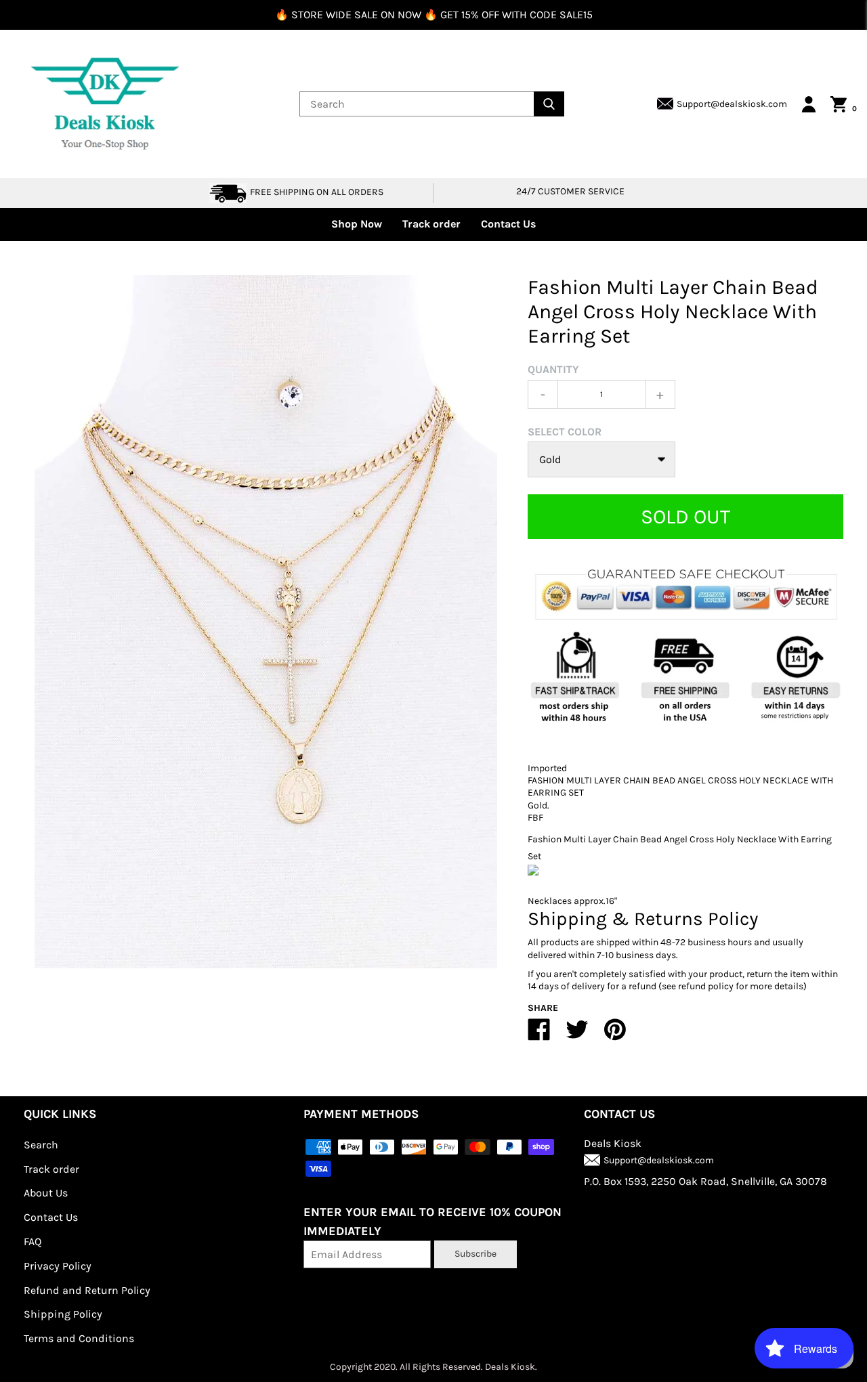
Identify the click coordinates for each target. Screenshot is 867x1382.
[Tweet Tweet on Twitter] (577, 1035)
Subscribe (475, 1253)
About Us (46, 1192)
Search (41, 1144)
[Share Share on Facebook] (539, 1035)
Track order (431, 223)
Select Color (564, 431)
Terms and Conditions (79, 1338)
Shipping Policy (63, 1314)
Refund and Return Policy (87, 1290)
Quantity (553, 369)
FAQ (32, 1241)
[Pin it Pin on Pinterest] (615, 1035)
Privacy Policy (57, 1265)
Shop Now (356, 223)
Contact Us (508, 223)
